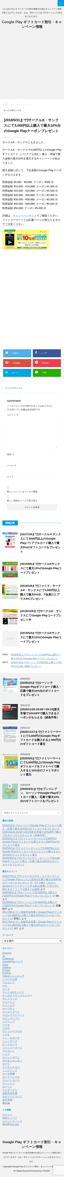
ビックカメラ (9, 1044)
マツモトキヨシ (11, 1067)
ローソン (7, 1086)
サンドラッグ (9, 998)
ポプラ (6, 1064)
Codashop (8, 958)
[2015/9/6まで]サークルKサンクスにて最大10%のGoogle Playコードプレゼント (41, 568)
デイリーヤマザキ (12, 1031)
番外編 (6, 1103)
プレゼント (8, 1051)
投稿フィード (9, 1118)
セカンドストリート (13, 1015)
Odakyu (6, 967)
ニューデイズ (9, 1041)
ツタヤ (6, 1028)
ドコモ (6, 1034)
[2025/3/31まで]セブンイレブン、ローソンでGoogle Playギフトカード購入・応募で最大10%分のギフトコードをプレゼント (31, 861)
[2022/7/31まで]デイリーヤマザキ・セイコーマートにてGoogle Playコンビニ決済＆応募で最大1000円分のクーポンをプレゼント (31, 879)
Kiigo (5, 964)
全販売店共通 (9, 1093)
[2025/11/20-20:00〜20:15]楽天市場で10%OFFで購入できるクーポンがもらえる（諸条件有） (40, 713)
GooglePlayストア (12, 961)
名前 (10, 454)
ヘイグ (6, 1054)
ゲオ (4, 985)
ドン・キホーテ (11, 1038)
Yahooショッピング (13, 976)
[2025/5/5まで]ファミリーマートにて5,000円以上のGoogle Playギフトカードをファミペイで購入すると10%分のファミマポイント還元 (40, 766)
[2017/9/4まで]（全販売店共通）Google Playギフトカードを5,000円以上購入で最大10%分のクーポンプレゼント (32, 915)
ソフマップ (8, 1021)
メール (11, 465)
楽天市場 (7, 1099)
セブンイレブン (11, 1018)
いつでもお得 (9, 979)
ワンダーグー (9, 1090)
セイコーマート (11, 1011)
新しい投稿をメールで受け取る (22, 500)
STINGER (46, 1171)
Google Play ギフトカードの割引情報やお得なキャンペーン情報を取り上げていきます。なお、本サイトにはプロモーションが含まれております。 (32, 1157)
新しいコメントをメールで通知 (22, 491)
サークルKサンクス (14, 388)
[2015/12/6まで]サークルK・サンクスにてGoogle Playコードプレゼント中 (41, 615)
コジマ (6, 989)
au (3, 955)
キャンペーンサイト (25, 215)
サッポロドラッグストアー (17, 995)
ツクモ (6, 1025)
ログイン (7, 1114)
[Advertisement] (32, 66)
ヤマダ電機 (8, 1073)
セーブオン (8, 1008)
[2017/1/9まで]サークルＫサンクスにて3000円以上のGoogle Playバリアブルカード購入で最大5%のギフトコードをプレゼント (40, 543)
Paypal (6, 970)
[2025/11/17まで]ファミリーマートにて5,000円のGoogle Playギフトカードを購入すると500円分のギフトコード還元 (31, 841)
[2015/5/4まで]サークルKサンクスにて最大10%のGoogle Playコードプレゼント (41, 637)
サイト (10, 476)
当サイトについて (12, 1096)
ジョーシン (8, 1002)
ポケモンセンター (12, 1060)
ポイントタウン (11, 1057)
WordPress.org (10, 1124)
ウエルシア (8, 982)
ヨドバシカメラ (11, 1080)
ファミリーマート (12, 1047)
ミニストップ (9, 1070)
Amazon (6, 953)
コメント (12, 415)
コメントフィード (12, 1121)
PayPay (6, 973)
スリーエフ (8, 1005)
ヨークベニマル (11, 1077)
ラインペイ (8, 1083)
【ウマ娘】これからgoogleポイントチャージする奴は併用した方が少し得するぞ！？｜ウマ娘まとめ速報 (31, 886)
